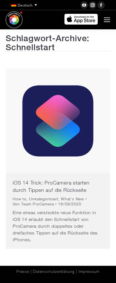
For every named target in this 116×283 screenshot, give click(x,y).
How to (19, 198)
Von (33, 204)
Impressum (89, 271)
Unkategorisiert (43, 198)
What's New (72, 198)
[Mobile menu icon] (107, 19)
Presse (22, 271)
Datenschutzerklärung (54, 271)
